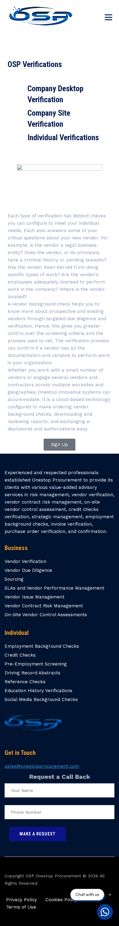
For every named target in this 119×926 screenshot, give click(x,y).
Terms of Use (21, 907)
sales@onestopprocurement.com (42, 766)
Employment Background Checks (42, 646)
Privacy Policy (21, 899)
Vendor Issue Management (34, 597)
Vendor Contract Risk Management (44, 606)
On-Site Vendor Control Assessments (46, 614)
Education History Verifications (38, 690)
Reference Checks (25, 681)
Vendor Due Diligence (28, 570)
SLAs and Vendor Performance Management (54, 588)
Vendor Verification (25, 561)
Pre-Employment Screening (36, 664)
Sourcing (14, 579)
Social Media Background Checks (41, 699)
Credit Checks (20, 655)
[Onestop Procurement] (40, 16)
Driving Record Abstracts (32, 673)
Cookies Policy (61, 899)
